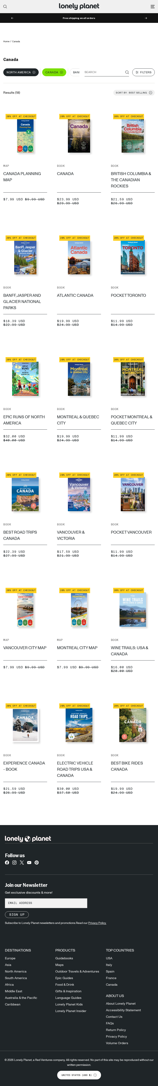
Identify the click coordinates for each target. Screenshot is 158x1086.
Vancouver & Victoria (71, 535)
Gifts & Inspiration (68, 991)
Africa (9, 984)
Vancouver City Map (24, 648)
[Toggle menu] (153, 7)
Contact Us (114, 1016)
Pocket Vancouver (131, 532)
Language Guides (68, 997)
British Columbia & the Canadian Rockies (131, 180)
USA (109, 958)
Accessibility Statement (123, 1010)
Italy (109, 965)
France (111, 978)
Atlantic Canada (75, 295)
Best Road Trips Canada (20, 535)
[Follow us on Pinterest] (37, 863)
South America (16, 978)
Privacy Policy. (97, 923)
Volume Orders (117, 1043)
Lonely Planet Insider (70, 1011)
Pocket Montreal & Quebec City (131, 420)
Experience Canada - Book (24, 766)
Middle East (13, 991)
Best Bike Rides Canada (127, 766)
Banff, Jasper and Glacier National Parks (22, 301)
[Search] (5, 6)
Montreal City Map (77, 648)
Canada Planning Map (22, 177)
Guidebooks (64, 958)
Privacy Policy (116, 1036)
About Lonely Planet (121, 1003)
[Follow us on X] (22, 863)
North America (16, 971)
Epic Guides (64, 978)
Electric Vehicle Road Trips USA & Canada (75, 769)
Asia (8, 965)
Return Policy (116, 1030)
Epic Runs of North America (24, 420)
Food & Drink (64, 984)
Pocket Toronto (128, 295)
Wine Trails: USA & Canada (129, 651)
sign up (16, 914)
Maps (59, 965)
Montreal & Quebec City (78, 420)
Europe (10, 958)
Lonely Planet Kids (69, 1004)
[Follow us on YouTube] (29, 863)
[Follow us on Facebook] (7, 863)
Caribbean (12, 1004)
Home (6, 41)
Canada (65, 174)
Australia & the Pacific (21, 997)
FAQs (110, 1023)
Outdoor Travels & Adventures (77, 971)
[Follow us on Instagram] (14, 863)
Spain (110, 971)
